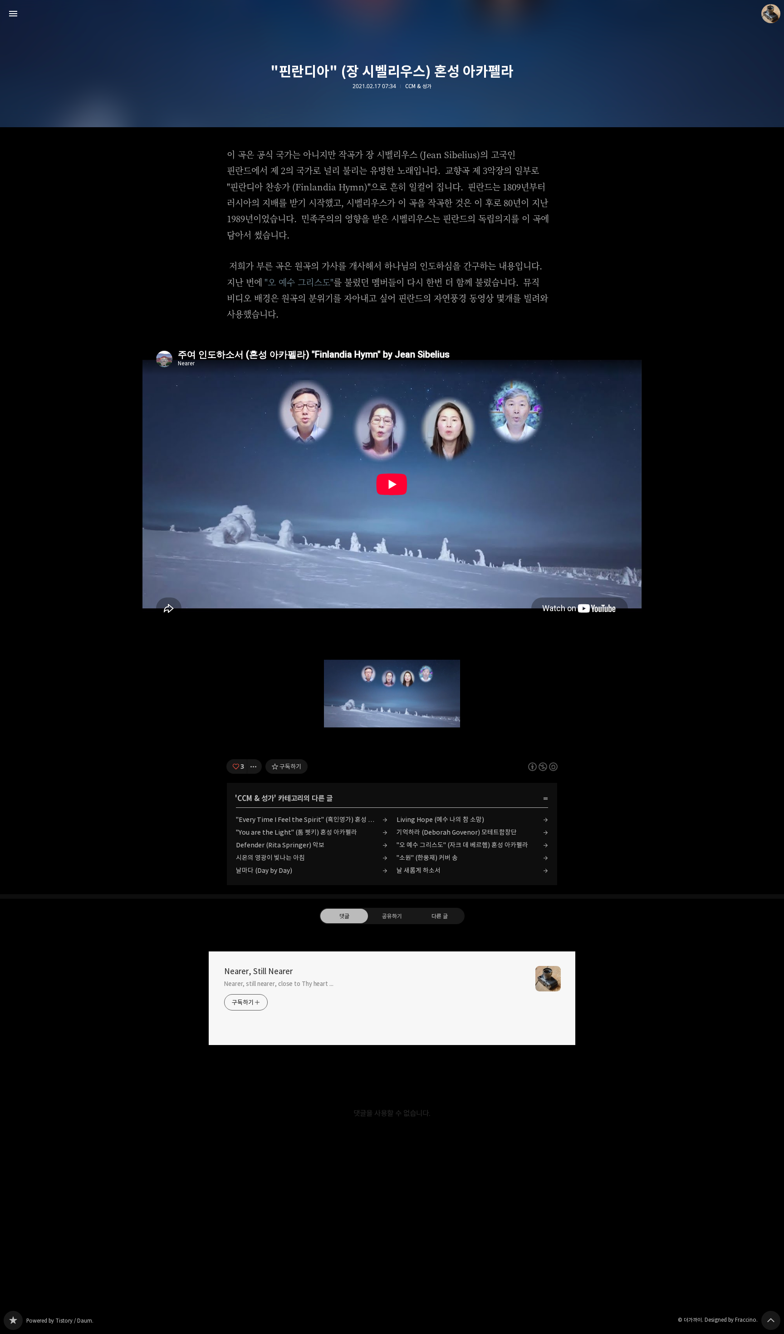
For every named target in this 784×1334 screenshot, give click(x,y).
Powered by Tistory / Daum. (59, 1320)
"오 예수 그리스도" (299, 282)
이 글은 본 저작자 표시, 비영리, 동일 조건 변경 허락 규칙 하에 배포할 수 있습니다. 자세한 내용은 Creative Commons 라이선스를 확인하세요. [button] (543, 766)
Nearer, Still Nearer (258, 971)
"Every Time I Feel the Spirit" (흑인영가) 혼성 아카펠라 (311, 819)
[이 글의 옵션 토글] (254, 766)
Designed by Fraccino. (731, 1319)
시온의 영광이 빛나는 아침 (270, 857)
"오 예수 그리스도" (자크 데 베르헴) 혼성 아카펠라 (462, 845)
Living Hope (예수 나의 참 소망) (440, 819)
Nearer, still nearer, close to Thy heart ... (278, 984)
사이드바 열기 (13, 14)
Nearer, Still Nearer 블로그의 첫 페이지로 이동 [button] (392, 14)
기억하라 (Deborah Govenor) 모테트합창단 (457, 832)
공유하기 (392, 916)
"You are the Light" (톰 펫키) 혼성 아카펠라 (296, 832)
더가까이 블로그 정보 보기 (771, 14)
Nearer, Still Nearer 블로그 (13, 1320)
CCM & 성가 (418, 86)
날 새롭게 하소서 (419, 870)
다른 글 (439, 916)
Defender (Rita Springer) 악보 (280, 845)
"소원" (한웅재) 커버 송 (427, 857)
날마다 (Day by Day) (264, 870)
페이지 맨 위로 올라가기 (771, 1320)
